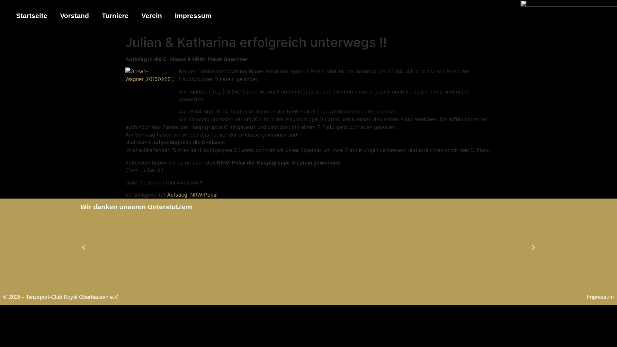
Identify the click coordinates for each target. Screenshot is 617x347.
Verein (151, 15)
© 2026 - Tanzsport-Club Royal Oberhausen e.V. (61, 297)
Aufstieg (177, 194)
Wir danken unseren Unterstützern (136, 206)
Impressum (193, 15)
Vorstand (74, 15)
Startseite (31, 15)
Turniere (115, 15)
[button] (83, 247)
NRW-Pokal (204, 194)
